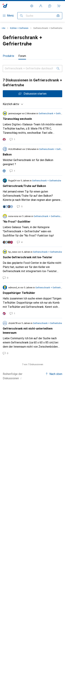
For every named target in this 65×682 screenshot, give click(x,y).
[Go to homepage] (5, 6)
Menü (10, 15)
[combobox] (13, 104)
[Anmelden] (40, 5)
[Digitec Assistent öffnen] (50, 6)
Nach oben (55, 374)
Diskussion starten (35, 93)
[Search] (58, 68)
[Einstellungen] (31, 6)
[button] (21, 378)
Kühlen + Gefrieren (19, 28)
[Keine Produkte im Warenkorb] (59, 6)
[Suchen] (21, 15)
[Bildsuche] (58, 15)
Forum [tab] (22, 56)
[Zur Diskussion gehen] (32, 126)
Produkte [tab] (8, 56)
